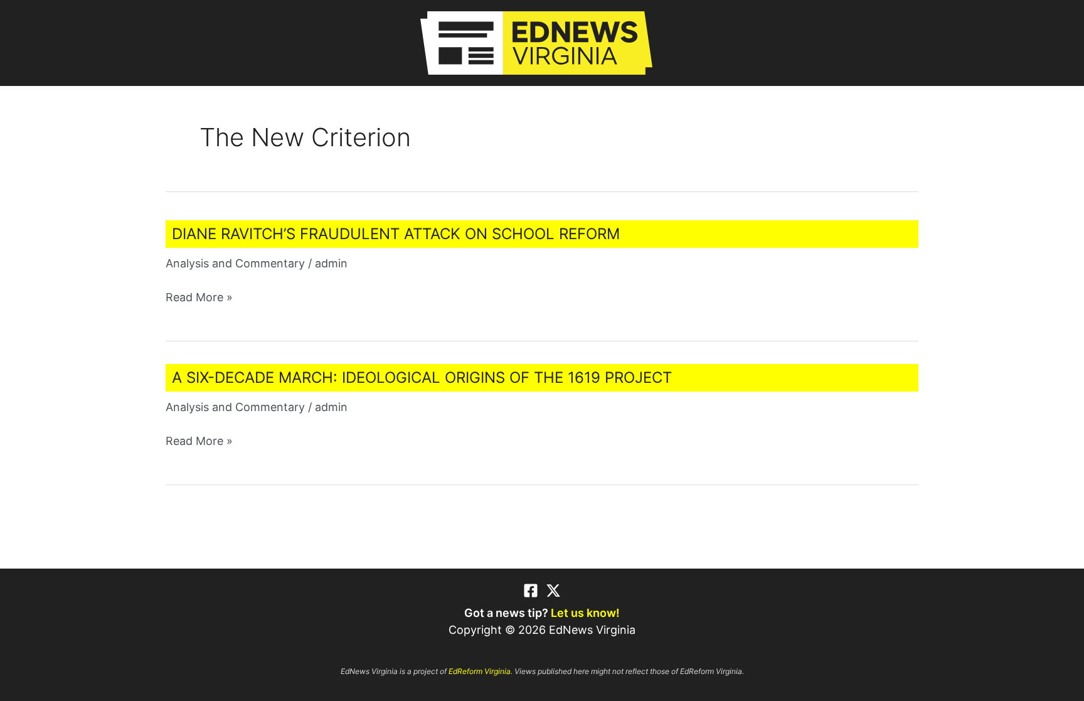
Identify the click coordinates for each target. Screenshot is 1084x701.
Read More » (199, 298)
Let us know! (585, 612)
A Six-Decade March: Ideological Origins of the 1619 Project (422, 377)
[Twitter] (553, 590)
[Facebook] (530, 590)
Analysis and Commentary (235, 263)
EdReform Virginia (480, 671)
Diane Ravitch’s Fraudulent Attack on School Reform (396, 234)
